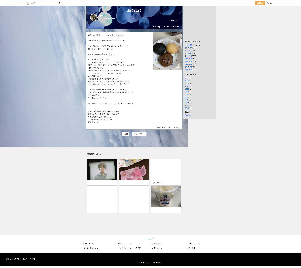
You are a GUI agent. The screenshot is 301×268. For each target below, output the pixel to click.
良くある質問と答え (90, 248)
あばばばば (134, 10)
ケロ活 (187, 50)
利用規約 (139, 248)
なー (101, 15)
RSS (189, 115)
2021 (187, 91)
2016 (187, 105)
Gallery (157, 26)
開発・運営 (191, 248)
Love (167, 26)
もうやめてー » (139, 134)
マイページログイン (194, 243)
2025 (187, 81)
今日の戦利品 (190, 45)
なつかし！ (189, 53)
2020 (187, 94)
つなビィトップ (89, 243)
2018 (187, 100)
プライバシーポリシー (126, 248)
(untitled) (188, 47)
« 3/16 (125, 134)
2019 (187, 97)
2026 (187, 78)
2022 (187, 89)
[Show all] (174, 20)
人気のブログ (157, 243)
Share (176, 26)
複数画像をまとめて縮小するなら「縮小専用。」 (21, 259)
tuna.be (150, 239)
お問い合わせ (157, 248)
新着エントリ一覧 (124, 243)
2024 (187, 83)
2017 (187, 102)
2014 (187, 108)
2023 (187, 86)
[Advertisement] (134, 142)
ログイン (269, 3)
